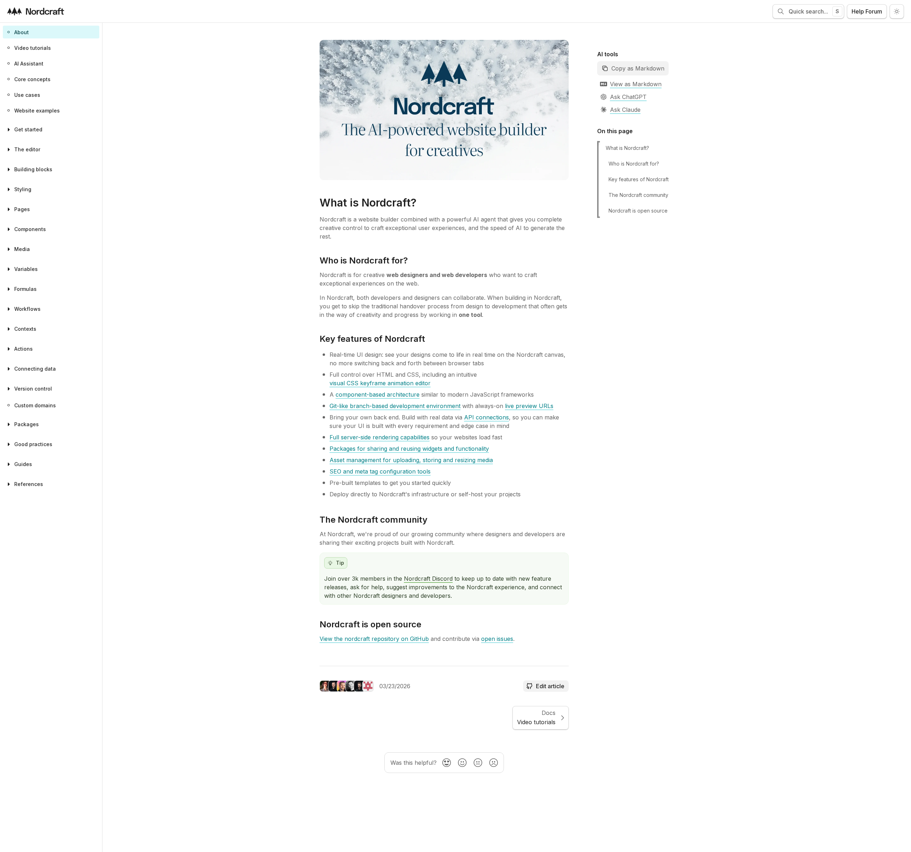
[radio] (446, 763)
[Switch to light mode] (897, 11)
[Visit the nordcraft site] (35, 11)
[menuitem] (51, 32)
